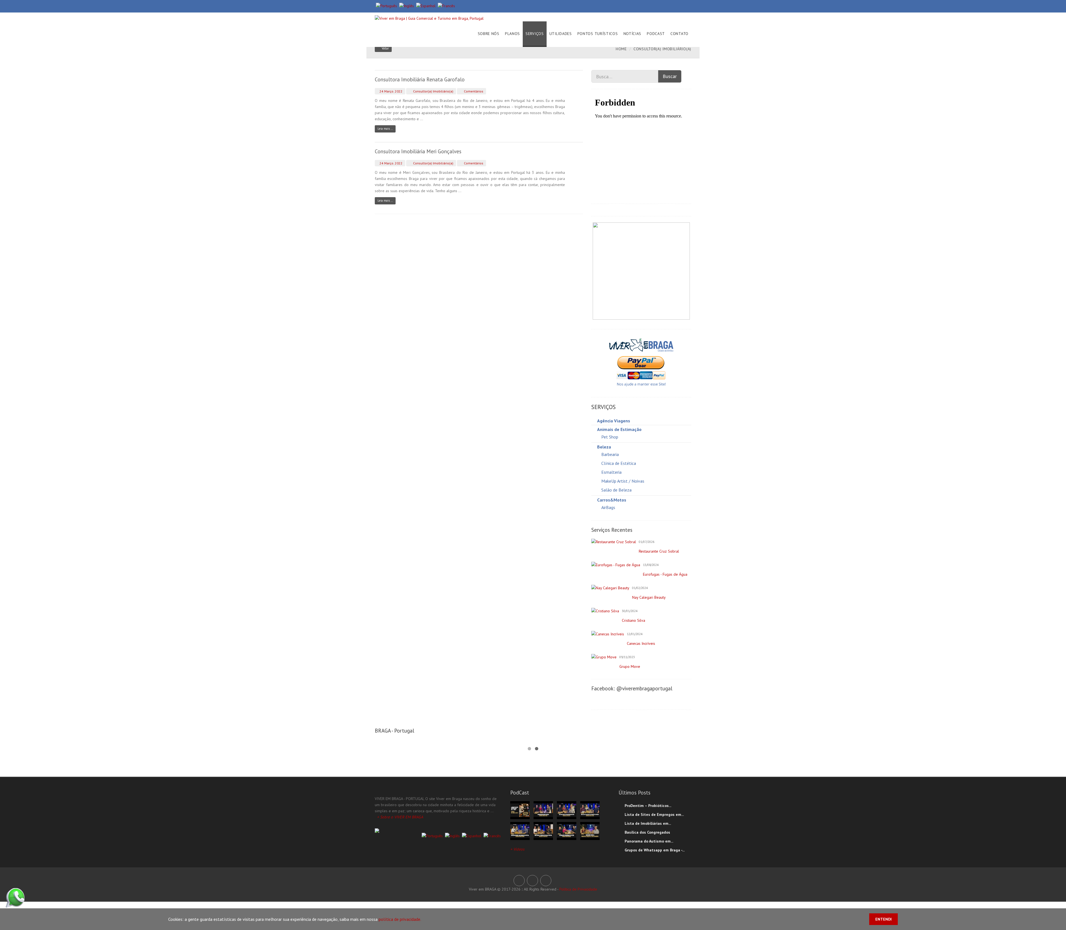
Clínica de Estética (618, 463)
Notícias (632, 33)
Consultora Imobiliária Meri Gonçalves (418, 151)
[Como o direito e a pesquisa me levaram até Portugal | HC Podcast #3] (543, 830)
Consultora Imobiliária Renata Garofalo (420, 79)
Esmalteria (611, 472)
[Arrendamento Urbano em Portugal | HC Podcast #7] (543, 809)
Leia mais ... (385, 129)
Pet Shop (609, 437)
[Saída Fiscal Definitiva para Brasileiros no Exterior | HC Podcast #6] (566, 809)
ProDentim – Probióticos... (648, 805)
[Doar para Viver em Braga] (641, 361)
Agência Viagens (613, 420)
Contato (679, 33)
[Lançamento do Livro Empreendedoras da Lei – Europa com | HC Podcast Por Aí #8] (520, 809)
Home (621, 48)
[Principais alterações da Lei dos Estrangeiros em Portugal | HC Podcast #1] (590, 830)
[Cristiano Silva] (605, 611)
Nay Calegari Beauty (649, 597)
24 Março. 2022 (391, 91)
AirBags (608, 507)
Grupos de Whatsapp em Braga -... (655, 850)
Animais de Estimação (619, 429)
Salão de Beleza (616, 490)
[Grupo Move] (604, 657)
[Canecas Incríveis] (607, 634)
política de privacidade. (400, 919)
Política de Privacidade (578, 889)
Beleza (604, 447)
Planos (512, 33)
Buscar (670, 76)
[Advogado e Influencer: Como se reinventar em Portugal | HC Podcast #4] (520, 830)
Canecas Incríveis (641, 643)
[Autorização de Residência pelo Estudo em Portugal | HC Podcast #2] (566, 830)
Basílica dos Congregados (647, 832)
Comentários (473, 91)
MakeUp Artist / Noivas (622, 481)
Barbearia (610, 454)
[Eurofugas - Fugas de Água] (615, 565)
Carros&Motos (611, 500)
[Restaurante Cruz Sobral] (613, 542)
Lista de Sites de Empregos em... (654, 814)
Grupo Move (629, 666)
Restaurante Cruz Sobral (659, 551)
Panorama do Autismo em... (649, 841)
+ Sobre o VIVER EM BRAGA (400, 816)
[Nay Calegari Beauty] (610, 588)
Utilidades (560, 33)
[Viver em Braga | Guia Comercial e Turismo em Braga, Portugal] (429, 17)
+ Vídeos (517, 849)
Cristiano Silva (633, 620)
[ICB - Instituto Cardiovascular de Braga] (641, 270)
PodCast (656, 33)
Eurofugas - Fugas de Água (665, 574)
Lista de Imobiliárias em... (648, 823)
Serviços (535, 33)
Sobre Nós (488, 33)
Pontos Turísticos (597, 33)
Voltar (385, 48)
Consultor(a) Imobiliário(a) (432, 91)
